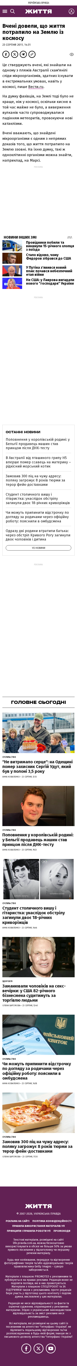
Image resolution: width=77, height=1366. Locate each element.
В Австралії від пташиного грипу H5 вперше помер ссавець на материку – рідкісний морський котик (38, 462)
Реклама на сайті (17, 1221)
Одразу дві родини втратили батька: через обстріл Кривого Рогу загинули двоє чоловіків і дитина (38, 535)
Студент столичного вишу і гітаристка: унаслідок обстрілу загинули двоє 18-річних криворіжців (38, 498)
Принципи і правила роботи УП (29, 1230)
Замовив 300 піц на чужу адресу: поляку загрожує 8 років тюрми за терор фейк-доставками (35, 480)
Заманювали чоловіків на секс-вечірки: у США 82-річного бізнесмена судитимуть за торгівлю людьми (34, 993)
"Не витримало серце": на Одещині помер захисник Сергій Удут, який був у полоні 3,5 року (37, 766)
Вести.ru (35, 86)
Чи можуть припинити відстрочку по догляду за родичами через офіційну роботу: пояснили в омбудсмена (37, 516)
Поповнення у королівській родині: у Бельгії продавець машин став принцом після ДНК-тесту (38, 443)
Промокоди (62, 1230)
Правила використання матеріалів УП (38, 1225)
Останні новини (23, 432)
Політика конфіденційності (51, 1221)
